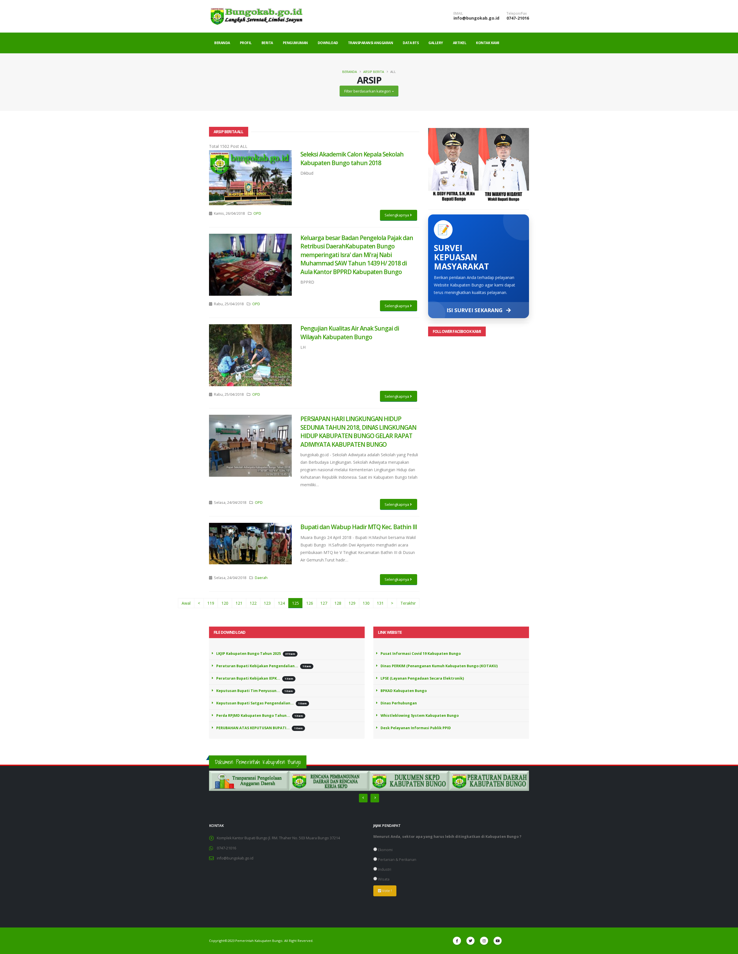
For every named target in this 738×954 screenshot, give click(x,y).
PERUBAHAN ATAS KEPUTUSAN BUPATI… (253, 727)
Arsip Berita (373, 71)
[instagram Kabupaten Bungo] (484, 941)
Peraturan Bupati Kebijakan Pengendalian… (257, 665)
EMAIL (458, 14)
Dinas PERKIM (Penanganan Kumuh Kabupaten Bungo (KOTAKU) (439, 665)
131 (380, 603)
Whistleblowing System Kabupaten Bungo (420, 715)
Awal (186, 603)
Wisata (383, 879)
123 (267, 603)
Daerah (261, 577)
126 (309, 603)
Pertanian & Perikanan (396, 859)
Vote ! (386, 890)
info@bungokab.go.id (476, 18)
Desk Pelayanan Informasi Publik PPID (416, 727)
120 (224, 603)
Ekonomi (385, 849)
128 (337, 603)
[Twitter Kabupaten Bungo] (470, 941)
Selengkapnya (397, 215)
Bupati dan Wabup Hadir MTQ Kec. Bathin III (358, 527)
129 (352, 603)
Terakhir (408, 603)
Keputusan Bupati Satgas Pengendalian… (255, 703)
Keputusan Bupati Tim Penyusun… (248, 690)
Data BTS (411, 42)
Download (328, 42)
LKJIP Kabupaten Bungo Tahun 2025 (248, 653)
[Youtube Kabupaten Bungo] (498, 941)
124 (281, 603)
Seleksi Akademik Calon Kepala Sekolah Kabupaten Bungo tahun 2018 (352, 158)
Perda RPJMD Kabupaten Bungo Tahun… (253, 715)
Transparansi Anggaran (370, 42)
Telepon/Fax (517, 14)
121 (239, 603)
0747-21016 (518, 18)
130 (366, 603)
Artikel (459, 42)
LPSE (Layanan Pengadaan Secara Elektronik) (422, 678)
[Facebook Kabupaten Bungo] (457, 941)
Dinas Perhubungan (399, 703)
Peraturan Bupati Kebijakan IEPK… (248, 678)
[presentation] (363, 798)
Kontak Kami (487, 42)
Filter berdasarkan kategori (367, 91)
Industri (384, 869)
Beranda (222, 42)
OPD (257, 213)
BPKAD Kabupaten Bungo (404, 690)
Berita (267, 42)
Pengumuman (295, 42)
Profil (246, 42)
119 (210, 603)
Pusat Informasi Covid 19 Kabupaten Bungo (421, 653)
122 (253, 603)
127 (323, 603)
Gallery (435, 42)
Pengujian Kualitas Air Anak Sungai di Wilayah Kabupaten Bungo (349, 332)
